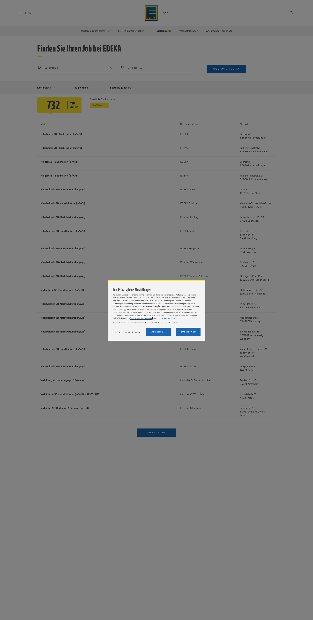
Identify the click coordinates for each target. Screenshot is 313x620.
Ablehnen (158, 331)
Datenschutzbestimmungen (141, 318)
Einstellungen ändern (126, 332)
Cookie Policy (171, 318)
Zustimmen (188, 331)
